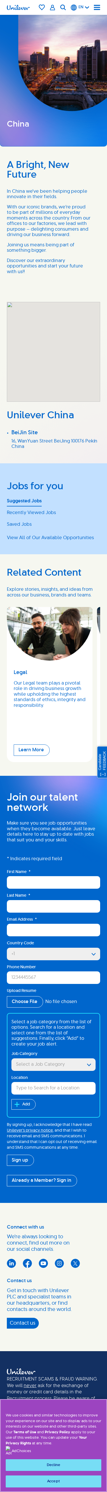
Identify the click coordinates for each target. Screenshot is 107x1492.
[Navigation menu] (97, 7)
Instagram (59, 1263)
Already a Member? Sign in (41, 1180)
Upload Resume (21, 991)
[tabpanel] (53, 538)
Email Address (22, 919)
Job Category (24, 1054)
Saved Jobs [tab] (19, 524)
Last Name (18, 896)
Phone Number (21, 967)
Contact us (22, 1323)
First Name (19, 872)
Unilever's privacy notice (30, 1130)
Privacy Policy (57, 1432)
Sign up (20, 1160)
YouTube (43, 1263)
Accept (53, 1481)
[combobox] (53, 1064)
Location (19, 1078)
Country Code (20, 943)
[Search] (63, 7)
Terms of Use (24, 1432)
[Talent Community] (53, 7)
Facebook (27, 1263)
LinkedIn (11, 1263)
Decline (53, 1465)
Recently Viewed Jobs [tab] (31, 512)
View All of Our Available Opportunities (50, 537)
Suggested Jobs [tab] (24, 501)
